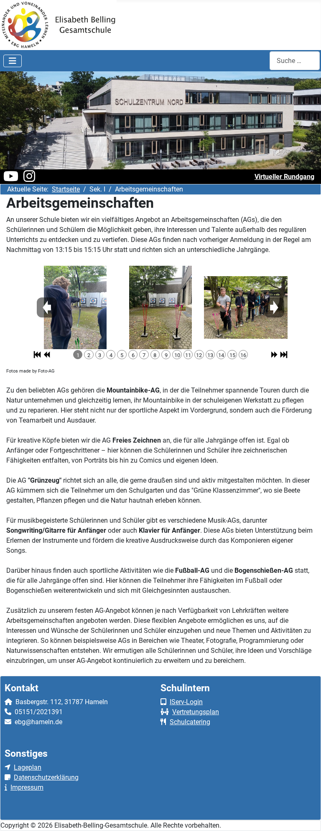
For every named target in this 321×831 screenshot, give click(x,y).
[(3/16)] (246, 307)
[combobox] (295, 60)
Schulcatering (190, 722)
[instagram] (29, 179)
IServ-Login (186, 702)
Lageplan (27, 767)
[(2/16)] (160, 307)
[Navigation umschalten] (12, 61)
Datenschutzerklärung (46, 777)
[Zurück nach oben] (306, 815)
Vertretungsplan (195, 712)
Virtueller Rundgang (284, 177)
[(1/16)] (75, 307)
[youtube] (10, 179)
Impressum (26, 787)
